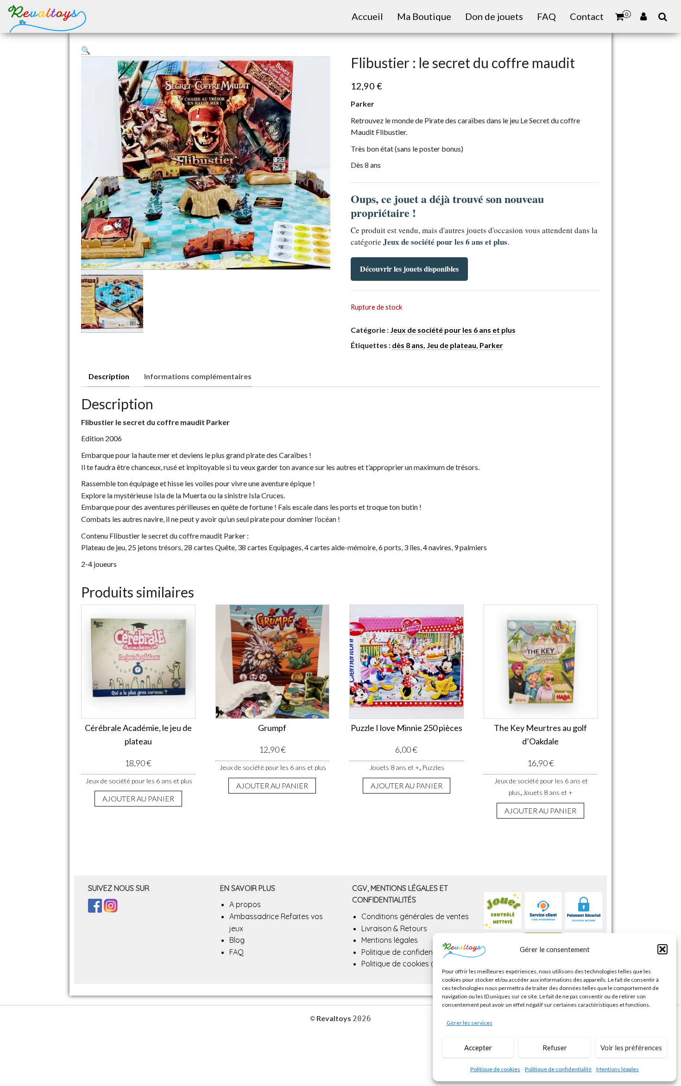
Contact (587, 16)
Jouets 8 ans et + (394, 767)
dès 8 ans (407, 345)
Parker (491, 345)
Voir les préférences (631, 1047)
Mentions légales (617, 1069)
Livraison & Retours (394, 928)
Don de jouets (494, 16)
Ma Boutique (424, 16)
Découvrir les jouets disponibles (409, 268)
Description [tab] (108, 376)
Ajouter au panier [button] (138, 798)
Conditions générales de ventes (415, 916)
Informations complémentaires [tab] (198, 376)
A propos (245, 904)
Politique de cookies (495, 1069)
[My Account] (643, 16)
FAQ (546, 16)
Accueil (367, 16)
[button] (662, 949)
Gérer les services (469, 1022)
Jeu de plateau (451, 345)
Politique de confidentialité (558, 1069)
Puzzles (433, 767)
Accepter (478, 1047)
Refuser (554, 1047)
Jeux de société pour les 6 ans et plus (453, 329)
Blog (237, 940)
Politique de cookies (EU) (403, 963)
